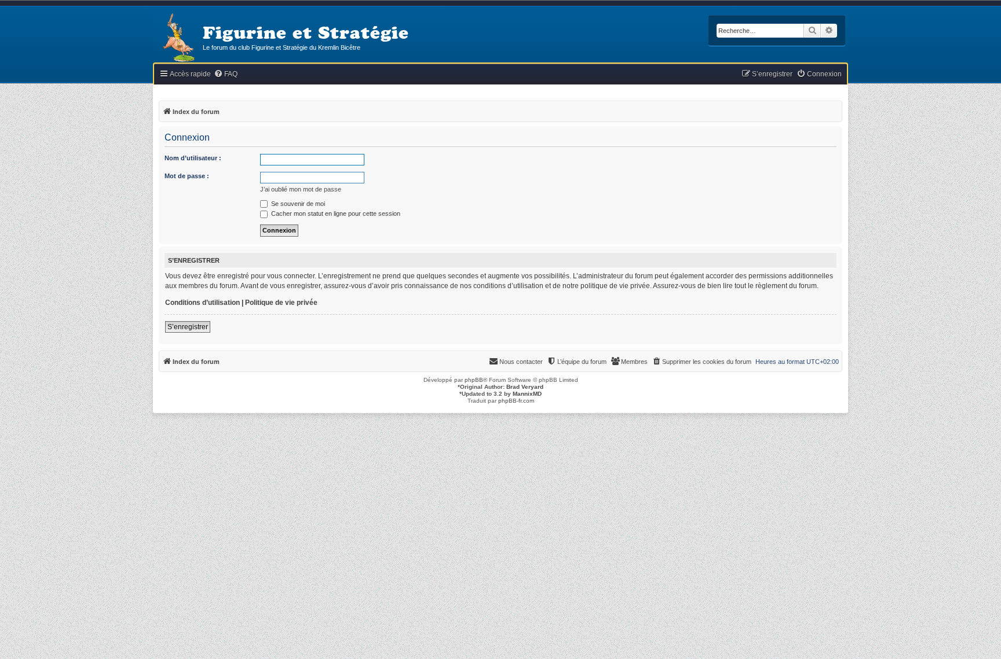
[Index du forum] (178, 38)
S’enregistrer (187, 327)
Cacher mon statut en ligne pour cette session (334, 213)
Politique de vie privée (281, 303)
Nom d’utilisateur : (193, 157)
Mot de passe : (187, 175)
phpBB (474, 380)
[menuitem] (226, 74)
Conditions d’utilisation (202, 303)
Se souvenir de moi (297, 203)
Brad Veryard (524, 387)
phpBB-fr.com (516, 400)
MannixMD (527, 394)
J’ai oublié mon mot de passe (300, 189)
